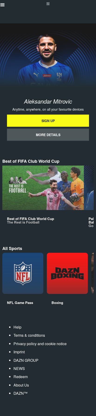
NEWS (19, 368)
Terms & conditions (29, 335)
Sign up (48, 120)
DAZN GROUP (26, 360)
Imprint (19, 352)
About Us (21, 385)
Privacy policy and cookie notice (40, 343)
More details (48, 134)
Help (17, 327)
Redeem (21, 376)
